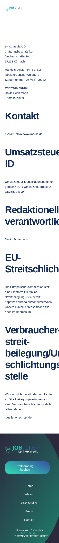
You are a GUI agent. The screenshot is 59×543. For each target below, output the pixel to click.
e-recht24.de (23, 417)
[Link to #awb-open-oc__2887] (49, 9)
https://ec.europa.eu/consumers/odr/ (28, 302)
